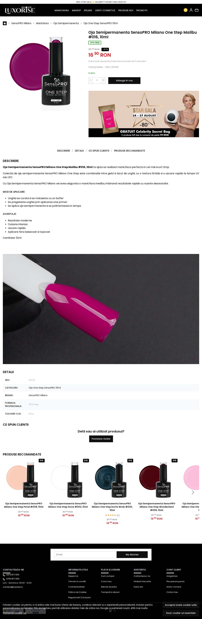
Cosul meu (106, 581)
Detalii (79, 151)
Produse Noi (125, 10)
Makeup (76, 10)
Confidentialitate (76, 586)
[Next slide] (193, 492)
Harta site (138, 586)
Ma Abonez (132, 554)
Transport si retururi (110, 592)
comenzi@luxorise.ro (13, 587)
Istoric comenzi (173, 586)
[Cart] (197, 10)
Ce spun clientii (99, 151)
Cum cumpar (107, 576)
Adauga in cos (124, 80)
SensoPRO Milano (21, 23)
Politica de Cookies (77, 592)
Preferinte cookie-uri (14, 613)
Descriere (63, 151)
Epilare (88, 10)
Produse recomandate (129, 151)
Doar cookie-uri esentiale (181, 613)
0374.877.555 (12, 574)
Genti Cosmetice (105, 10)
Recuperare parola (175, 581)
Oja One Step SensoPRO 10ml (100, 23)
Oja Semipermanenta (66, 23)
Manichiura (62, 10)
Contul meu (172, 592)
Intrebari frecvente (142, 581)
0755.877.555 (12, 578)
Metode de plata (109, 586)
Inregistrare (171, 576)
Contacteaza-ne (142, 576)
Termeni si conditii (77, 581)
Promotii (141, 10)
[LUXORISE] (21, 10)
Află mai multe (139, 608)
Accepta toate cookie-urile (181, 605)
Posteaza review (101, 438)
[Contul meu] (191, 10)
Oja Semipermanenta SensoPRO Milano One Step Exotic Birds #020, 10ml (112, 507)
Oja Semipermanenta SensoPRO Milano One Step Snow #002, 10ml (68, 505)
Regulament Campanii (79, 597)
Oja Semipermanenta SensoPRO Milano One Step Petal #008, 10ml (23, 505)
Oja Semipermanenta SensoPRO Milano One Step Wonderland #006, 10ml (156, 507)
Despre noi (73, 576)
